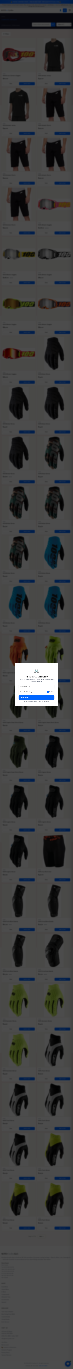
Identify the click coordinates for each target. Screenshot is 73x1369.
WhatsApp (51, 691)
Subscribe (24, 697)
